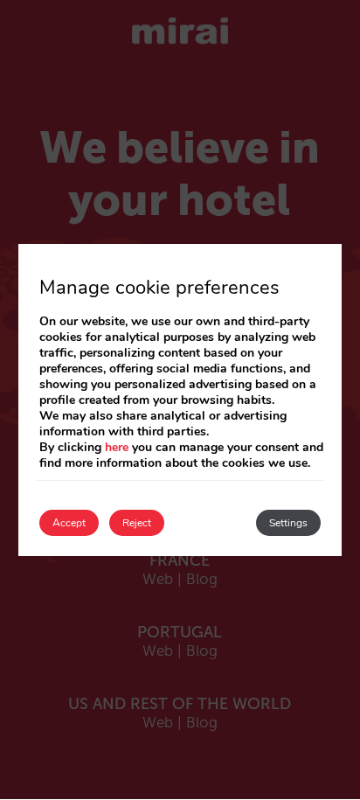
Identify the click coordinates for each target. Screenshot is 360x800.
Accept (69, 523)
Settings (288, 523)
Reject (136, 523)
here (116, 447)
